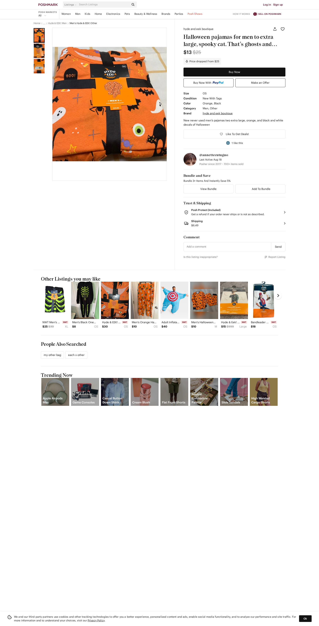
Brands (166, 14)
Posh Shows (195, 14)
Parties (179, 14)
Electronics (113, 14)
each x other (76, 355)
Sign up (278, 4)
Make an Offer (260, 82)
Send (278, 246)
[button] (71, 4)
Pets (127, 14)
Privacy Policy (96, 620)
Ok (305, 618)
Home (98, 14)
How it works (241, 14)
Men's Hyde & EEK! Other (83, 23)
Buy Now (234, 72)
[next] (278, 295)
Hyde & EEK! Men (57, 23)
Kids (87, 14)
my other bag (52, 355)
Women (66, 14)
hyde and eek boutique (198, 29)
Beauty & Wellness (145, 14)
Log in (267, 4)
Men (77, 14)
